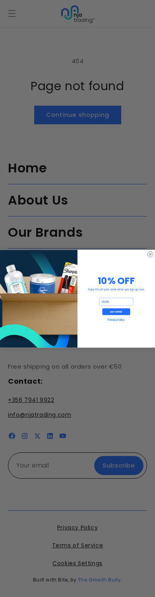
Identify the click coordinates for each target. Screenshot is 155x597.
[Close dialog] (150, 254)
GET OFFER (116, 311)
